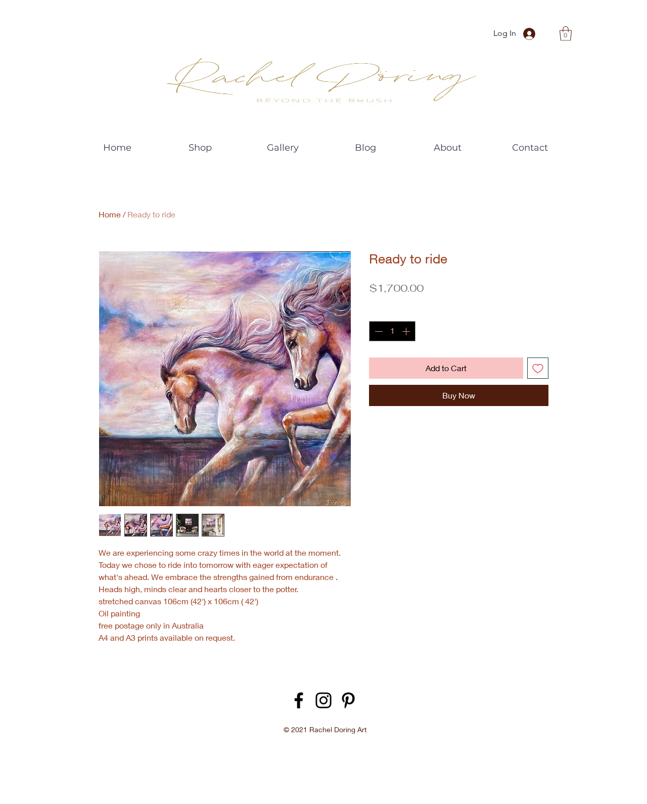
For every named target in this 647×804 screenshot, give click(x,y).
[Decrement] (378, 331)
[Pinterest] (348, 700)
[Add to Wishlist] (537, 368)
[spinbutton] (392, 331)
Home (110, 214)
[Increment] (407, 331)
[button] (566, 33)
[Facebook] (298, 700)
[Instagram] (323, 700)
